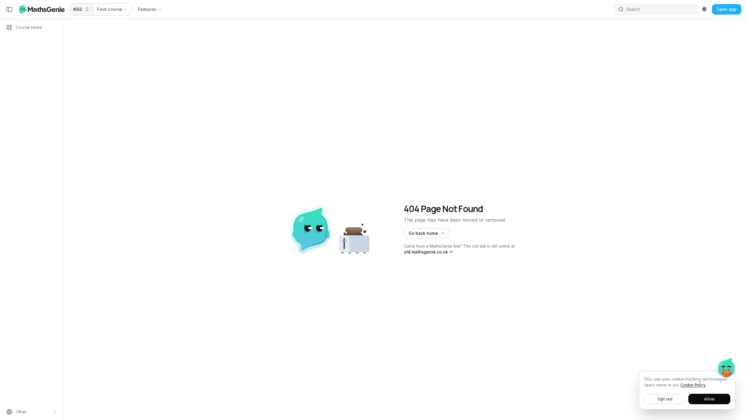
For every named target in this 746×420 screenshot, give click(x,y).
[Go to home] (42, 9)
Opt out (665, 399)
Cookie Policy (692, 385)
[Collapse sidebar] (9, 9)
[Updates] (704, 9)
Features (147, 9)
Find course (109, 9)
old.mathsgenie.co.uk (426, 251)
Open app (727, 9)
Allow (709, 399)
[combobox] (82, 9)
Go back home (423, 233)
